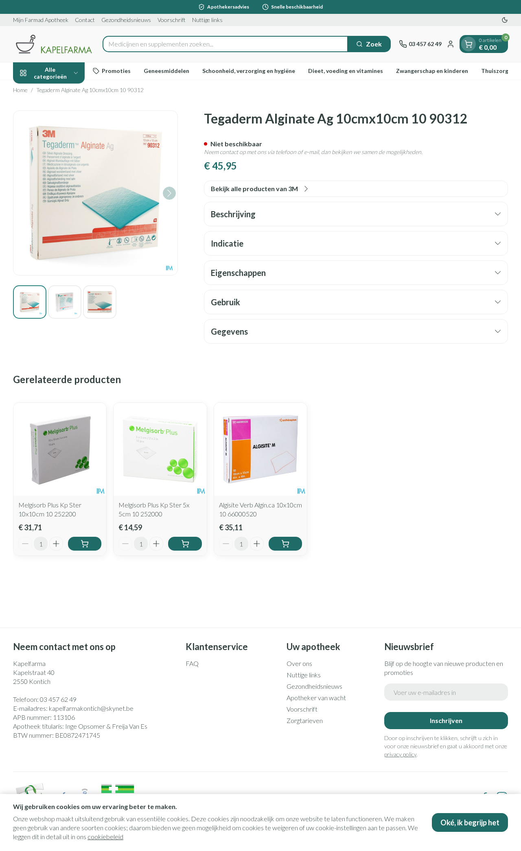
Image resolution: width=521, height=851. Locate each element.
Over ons (299, 663)
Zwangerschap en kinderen (432, 70)
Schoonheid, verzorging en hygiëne (248, 70)
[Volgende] (169, 193)
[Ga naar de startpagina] (53, 44)
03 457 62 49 (58, 699)
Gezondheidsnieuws (126, 19)
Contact (85, 19)
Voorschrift (172, 19)
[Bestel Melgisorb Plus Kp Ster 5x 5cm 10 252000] (184, 544)
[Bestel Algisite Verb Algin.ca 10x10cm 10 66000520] (285, 544)
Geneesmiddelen (166, 70)
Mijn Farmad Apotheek (40, 19)
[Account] (451, 44)
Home (20, 89)
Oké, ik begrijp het (469, 822)
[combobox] (225, 44)
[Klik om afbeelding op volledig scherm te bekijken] (95, 193)
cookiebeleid (105, 836)
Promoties (116, 70)
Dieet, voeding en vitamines (345, 70)
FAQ (192, 663)
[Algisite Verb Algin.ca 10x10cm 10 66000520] (260, 449)
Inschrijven (446, 720)
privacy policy (400, 754)
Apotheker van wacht (316, 697)
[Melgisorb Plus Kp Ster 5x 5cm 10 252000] (160, 449)
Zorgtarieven (305, 720)
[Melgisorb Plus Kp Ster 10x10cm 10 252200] (59, 449)
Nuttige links (207, 19)
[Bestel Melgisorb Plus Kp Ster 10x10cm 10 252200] (84, 544)
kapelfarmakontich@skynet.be (91, 708)
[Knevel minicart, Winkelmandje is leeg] (468, 44)
